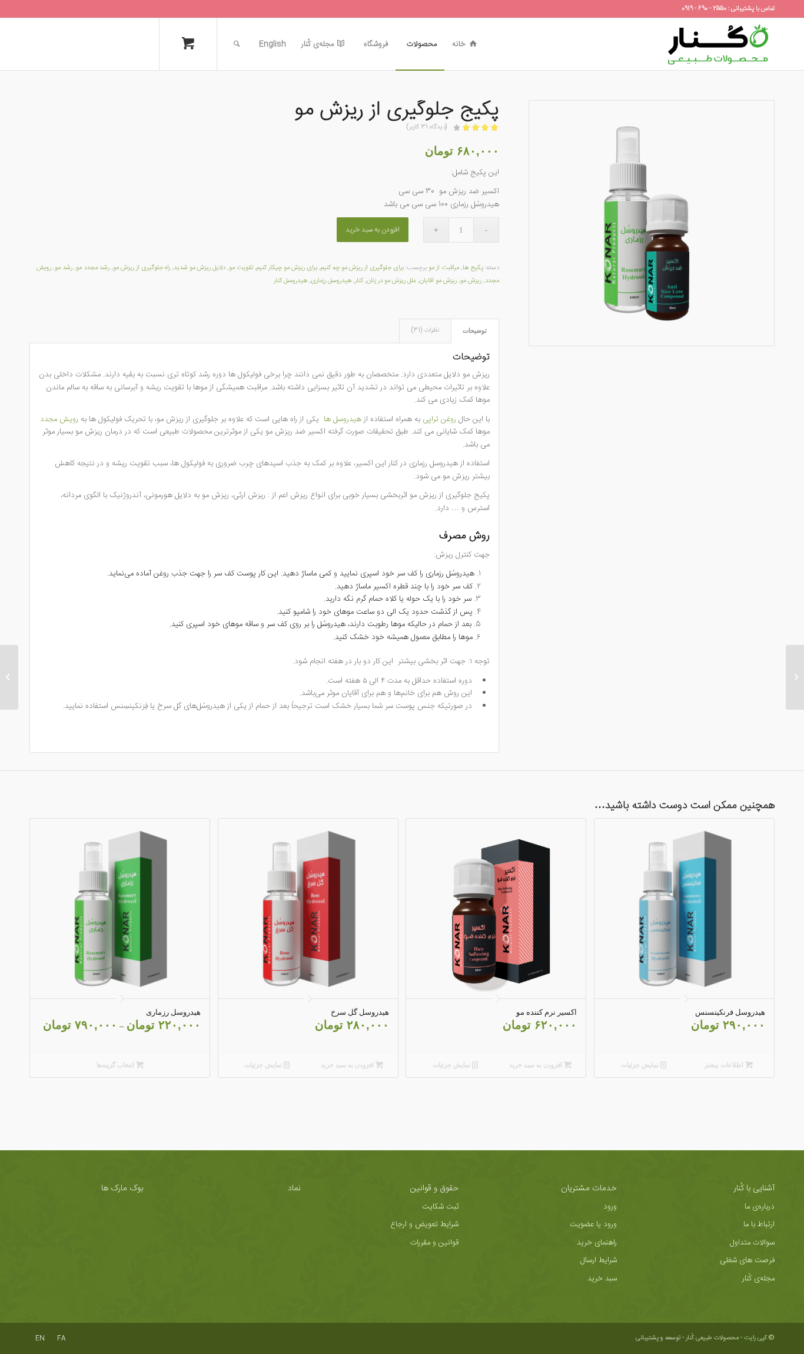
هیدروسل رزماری (331, 281)
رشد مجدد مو (92, 268)
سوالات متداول (752, 1242)
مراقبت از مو (443, 268)
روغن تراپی (439, 419)
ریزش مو (470, 281)
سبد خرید (602, 1278)
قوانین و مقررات (434, 1242)
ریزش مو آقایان (438, 281)
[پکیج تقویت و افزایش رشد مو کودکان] (795, 677)
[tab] (475, 331)
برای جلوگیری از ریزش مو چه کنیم (362, 268)
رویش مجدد (60, 419)
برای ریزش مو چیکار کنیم (287, 268)
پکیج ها (473, 268)
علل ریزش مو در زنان (391, 281)
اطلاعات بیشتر (724, 1064)
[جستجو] (236, 44)
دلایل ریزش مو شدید (199, 268)
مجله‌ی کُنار (758, 1278)
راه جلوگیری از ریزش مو (141, 268)
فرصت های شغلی (747, 1260)
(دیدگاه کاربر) (426, 127)
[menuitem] (464, 44)
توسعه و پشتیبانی (658, 1338)
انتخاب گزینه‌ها (116, 1064)
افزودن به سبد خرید (372, 230)
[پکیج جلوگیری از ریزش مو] (652, 223)
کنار (359, 281)
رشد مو (63, 268)
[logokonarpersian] (718, 44)
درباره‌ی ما (760, 1206)
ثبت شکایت (440, 1206)
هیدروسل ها (342, 419)
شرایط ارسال (598, 1260)
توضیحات (475, 330)
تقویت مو (241, 268)
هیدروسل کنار (290, 281)
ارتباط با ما (759, 1224)
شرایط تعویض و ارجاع (424, 1224)
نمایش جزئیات (640, 1064)
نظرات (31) (425, 330)
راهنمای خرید (597, 1242)
